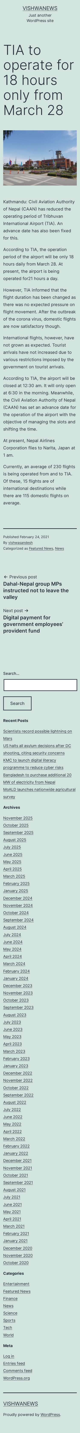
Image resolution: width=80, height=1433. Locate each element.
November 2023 (18, 993)
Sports (9, 1320)
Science (10, 1313)
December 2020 (17, 1248)
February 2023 (16, 1058)
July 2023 (12, 1022)
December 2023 (17, 985)
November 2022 (18, 1080)
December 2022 (17, 1073)
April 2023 (12, 1044)
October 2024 (16, 912)
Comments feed (17, 1370)
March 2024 (14, 963)
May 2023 (12, 1036)
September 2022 (18, 1095)
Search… (11, 673)
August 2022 (14, 1102)
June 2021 (12, 1204)
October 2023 (16, 1000)
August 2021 (14, 1190)
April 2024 (12, 956)
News (59, 548)
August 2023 (14, 1015)
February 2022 (16, 1146)
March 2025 (14, 876)
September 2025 (18, 832)
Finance (10, 1298)
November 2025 (18, 818)
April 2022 (12, 1131)
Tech (7, 1327)
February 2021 (16, 1233)
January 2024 (15, 978)
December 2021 (17, 1160)
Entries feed (14, 1363)
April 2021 (12, 1219)
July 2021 (11, 1197)
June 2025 (12, 854)
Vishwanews (40, 8)
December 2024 (17, 898)
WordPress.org (16, 1378)
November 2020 (18, 1255)
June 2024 (13, 942)
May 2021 (12, 1211)
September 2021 (18, 1182)
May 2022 (12, 1124)
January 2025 (15, 891)
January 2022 (15, 1153)
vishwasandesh (20, 542)
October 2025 (16, 825)
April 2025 (12, 869)
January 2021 (15, 1240)
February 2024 (16, 971)
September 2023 (18, 1007)
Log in (8, 1356)
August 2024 (14, 927)
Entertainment (16, 1284)
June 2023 (12, 1029)
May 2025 (12, 862)
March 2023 (14, 1051)
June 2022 (12, 1117)
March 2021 (14, 1226)
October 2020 (16, 1262)
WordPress (50, 1414)
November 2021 (17, 1168)
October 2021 (15, 1175)
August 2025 (14, 840)
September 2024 (18, 920)
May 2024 (12, 949)
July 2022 (12, 1109)
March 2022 (14, 1139)
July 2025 (12, 847)
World (8, 1335)
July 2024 (12, 934)
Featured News (41, 548)
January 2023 (15, 1066)
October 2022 (16, 1088)
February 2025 (16, 883)
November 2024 (18, 905)
